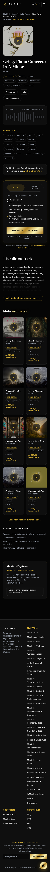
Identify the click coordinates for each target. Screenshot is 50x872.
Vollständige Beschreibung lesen (21, 298)
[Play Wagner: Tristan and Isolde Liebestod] (13, 377)
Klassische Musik (34, 768)
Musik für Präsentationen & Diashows (34, 711)
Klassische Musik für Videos (19, 14)
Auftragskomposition (36, 777)
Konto (29, 823)
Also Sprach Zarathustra (19, 548)
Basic (16, 188)
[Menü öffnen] (44, 4)
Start (5, 14)
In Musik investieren (36, 794)
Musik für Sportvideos (37, 703)
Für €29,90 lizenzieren (25, 230)
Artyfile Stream (9, 814)
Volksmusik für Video (36, 772)
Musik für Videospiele (36, 735)
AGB (29, 828)
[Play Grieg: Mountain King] (36, 377)
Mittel (22, 77)
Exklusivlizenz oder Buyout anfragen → (31, 247)
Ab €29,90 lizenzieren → (10, 356)
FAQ (29, 819)
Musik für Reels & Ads (36, 691)
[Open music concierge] (43, 865)
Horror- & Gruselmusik (36, 740)
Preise (30, 798)
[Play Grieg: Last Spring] (13, 327)
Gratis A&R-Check (11, 823)
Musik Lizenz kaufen (36, 637)
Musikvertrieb (9, 819)
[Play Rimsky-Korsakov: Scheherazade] (36, 327)
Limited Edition (34, 188)
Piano (31, 77)
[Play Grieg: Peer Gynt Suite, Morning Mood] (36, 427)
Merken (10, 92)
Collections (32, 803)
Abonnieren (39, 856)
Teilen (24, 92)
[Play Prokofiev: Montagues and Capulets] (13, 477)
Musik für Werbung (35, 646)
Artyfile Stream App (32, 171)
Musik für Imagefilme (36, 658)
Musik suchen (33, 632)
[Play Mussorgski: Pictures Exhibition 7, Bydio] (36, 477)
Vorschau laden (12, 98)
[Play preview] (18, 41)
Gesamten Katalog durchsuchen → (25, 520)
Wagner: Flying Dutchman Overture (24, 534)
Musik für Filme (33, 641)
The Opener (14, 538)
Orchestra (9, 81)
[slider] (25, 117)
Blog (29, 814)
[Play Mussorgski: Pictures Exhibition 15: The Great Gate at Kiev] (13, 427)
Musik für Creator (34, 687)
